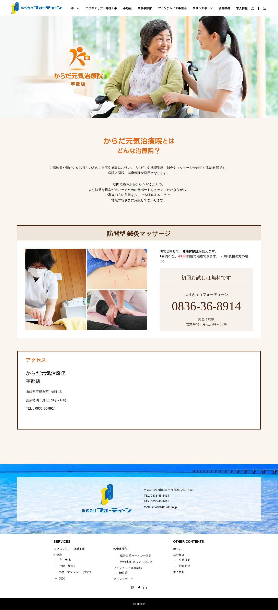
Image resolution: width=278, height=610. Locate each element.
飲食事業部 (145, 8)
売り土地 (65, 559)
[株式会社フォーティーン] (36, 8)
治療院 (123, 572)
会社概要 (224, 8)
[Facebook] (258, 8)
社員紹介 (184, 565)
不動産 (127, 8)
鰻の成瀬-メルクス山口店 (136, 561)
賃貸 (62, 578)
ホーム (75, 8)
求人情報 (242, 8)
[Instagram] (252, 8)
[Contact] (265, 8)
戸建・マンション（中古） (75, 572)
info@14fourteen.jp (164, 507)
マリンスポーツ (203, 8)
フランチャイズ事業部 (172, 8)
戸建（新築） (67, 565)
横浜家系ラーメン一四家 (135, 555)
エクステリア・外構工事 (101, 8)
